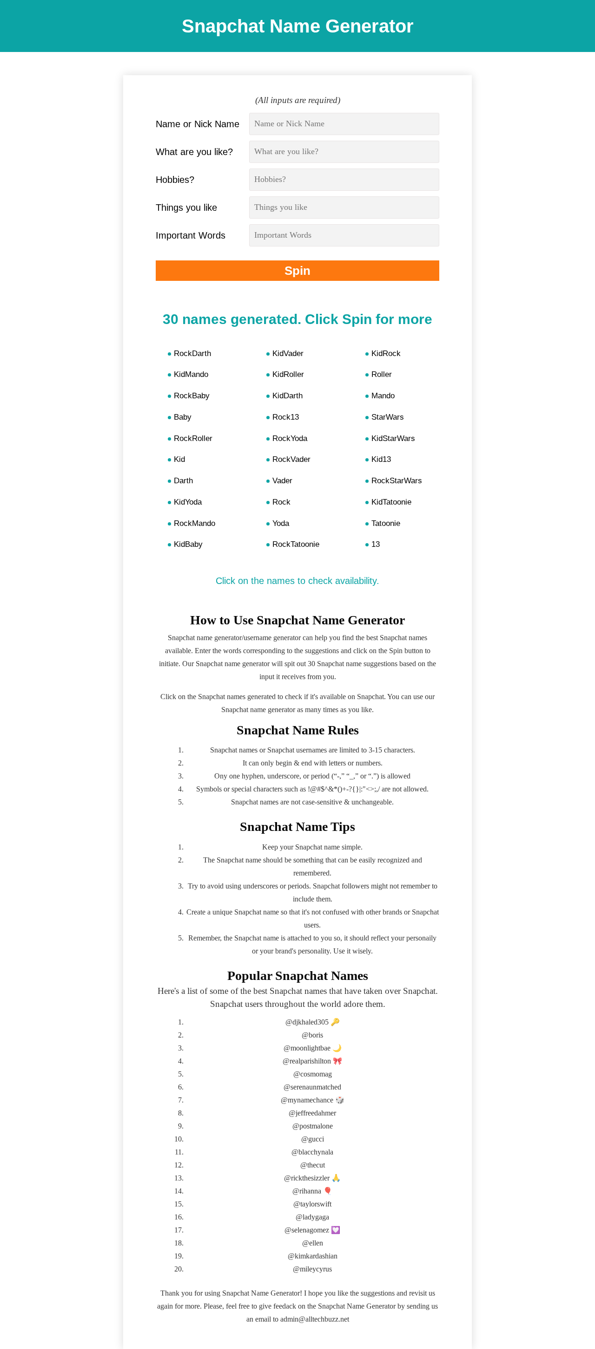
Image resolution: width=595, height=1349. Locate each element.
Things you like (186, 207)
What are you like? (194, 152)
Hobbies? (175, 180)
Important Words (190, 235)
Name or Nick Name (197, 124)
